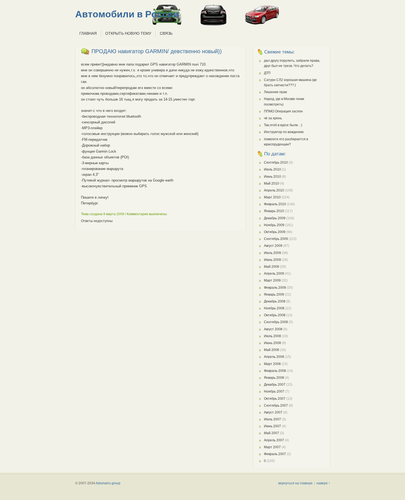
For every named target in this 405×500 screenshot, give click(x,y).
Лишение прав (275, 92)
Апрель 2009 (274, 273)
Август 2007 (273, 412)
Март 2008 (272, 364)
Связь (166, 33)
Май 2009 (271, 267)
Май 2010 (271, 183)
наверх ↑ (323, 483)
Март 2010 (272, 197)
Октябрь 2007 (274, 399)
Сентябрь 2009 (276, 239)
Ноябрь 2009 (274, 225)
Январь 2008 (274, 378)
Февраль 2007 (275, 454)
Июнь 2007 (272, 426)
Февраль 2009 (275, 288)
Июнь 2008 (272, 343)
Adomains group (108, 483)
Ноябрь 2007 (274, 391)
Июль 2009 (272, 253)
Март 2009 (272, 280)
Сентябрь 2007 (276, 405)
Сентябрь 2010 (276, 162)
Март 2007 (272, 447)
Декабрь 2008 (274, 301)
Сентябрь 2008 (276, 322)
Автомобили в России (127, 14)
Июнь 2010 (272, 177)
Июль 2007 (272, 419)
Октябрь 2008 (274, 315)
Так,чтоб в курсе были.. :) (283, 125)
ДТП (267, 73)
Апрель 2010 (274, 190)
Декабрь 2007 (274, 385)
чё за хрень (273, 118)
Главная (88, 33)
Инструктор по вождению (284, 132)
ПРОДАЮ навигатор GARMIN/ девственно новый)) (156, 51)
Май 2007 (271, 433)
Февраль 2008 (275, 371)
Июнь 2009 (272, 260)
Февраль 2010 (275, 204)
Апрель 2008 (274, 357)
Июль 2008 (272, 336)
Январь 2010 (274, 211)
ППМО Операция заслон (283, 111)
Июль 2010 (272, 169)
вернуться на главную (295, 483)
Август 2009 (273, 246)
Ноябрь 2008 (274, 308)
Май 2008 (271, 350)
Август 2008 (273, 329)
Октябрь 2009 (274, 232)
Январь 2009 (274, 294)
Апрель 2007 (274, 440)
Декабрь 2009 (274, 218)
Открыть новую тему (128, 33)
